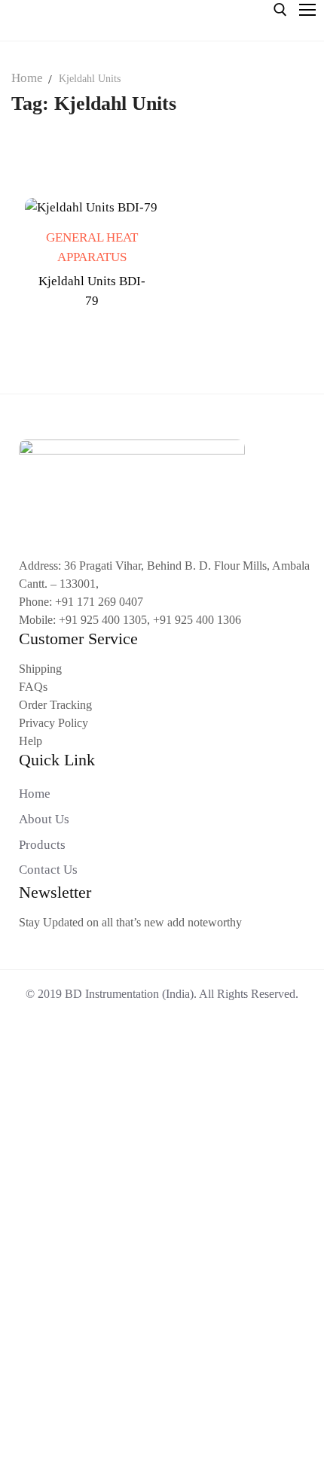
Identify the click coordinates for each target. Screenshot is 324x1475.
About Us (44, 819)
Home (27, 78)
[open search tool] (280, 10)
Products (42, 845)
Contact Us (48, 869)
